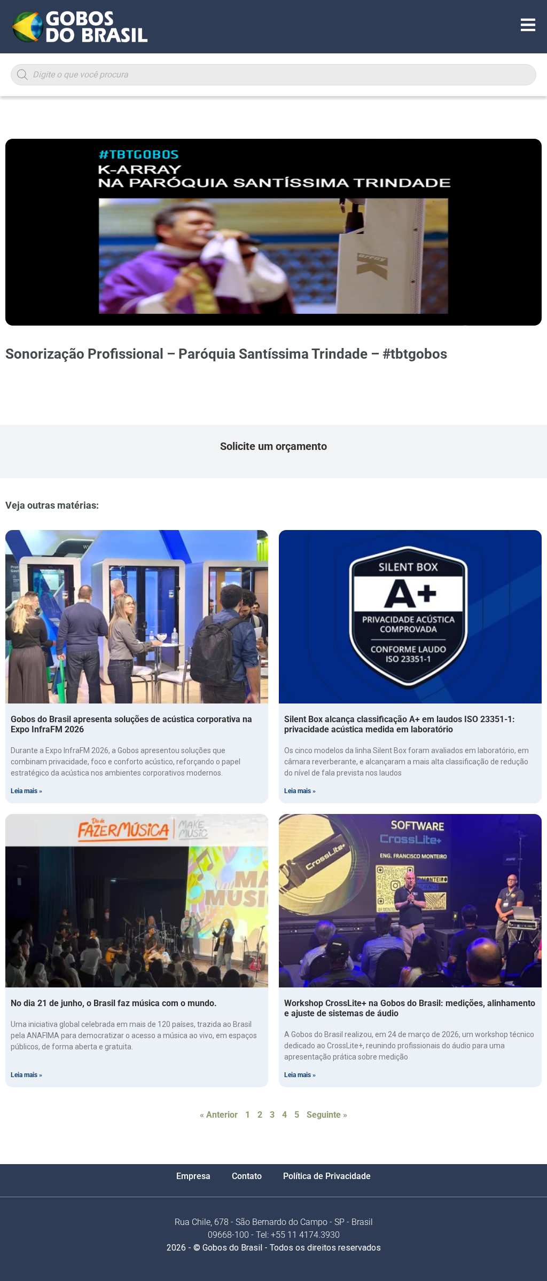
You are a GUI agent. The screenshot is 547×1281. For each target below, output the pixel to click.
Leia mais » (26, 791)
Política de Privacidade (327, 1176)
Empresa (193, 1176)
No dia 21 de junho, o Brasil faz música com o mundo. (114, 1003)
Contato (247, 1176)
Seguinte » (327, 1115)
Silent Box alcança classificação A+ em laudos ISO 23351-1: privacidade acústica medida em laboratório (399, 724)
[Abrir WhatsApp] (520, 1254)
